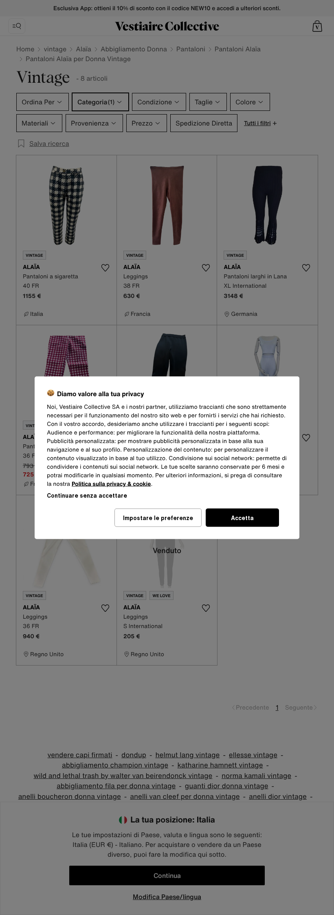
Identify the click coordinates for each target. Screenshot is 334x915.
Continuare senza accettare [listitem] (87, 495)
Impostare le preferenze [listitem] (158, 517)
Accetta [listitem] (242, 517)
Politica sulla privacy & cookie (111, 483)
